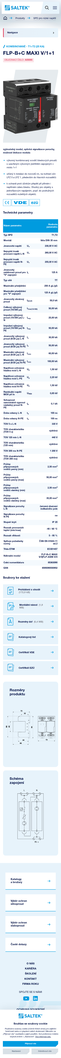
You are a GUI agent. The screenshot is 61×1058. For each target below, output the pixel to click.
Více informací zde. (43, 1037)
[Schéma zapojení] (30, 816)
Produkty (20, 18)
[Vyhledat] (47, 8)
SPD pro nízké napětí (44, 18)
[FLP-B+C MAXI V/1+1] (30, 106)
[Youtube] (26, 998)
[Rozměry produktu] (30, 727)
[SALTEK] (17, 7)
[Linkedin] (35, 998)
